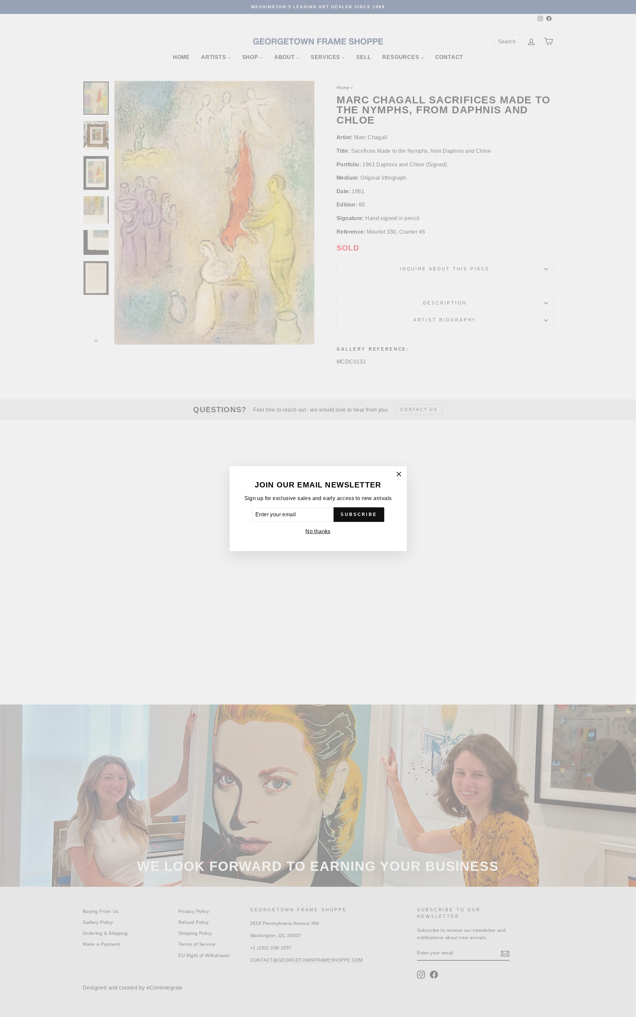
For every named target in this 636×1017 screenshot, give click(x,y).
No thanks (318, 531)
